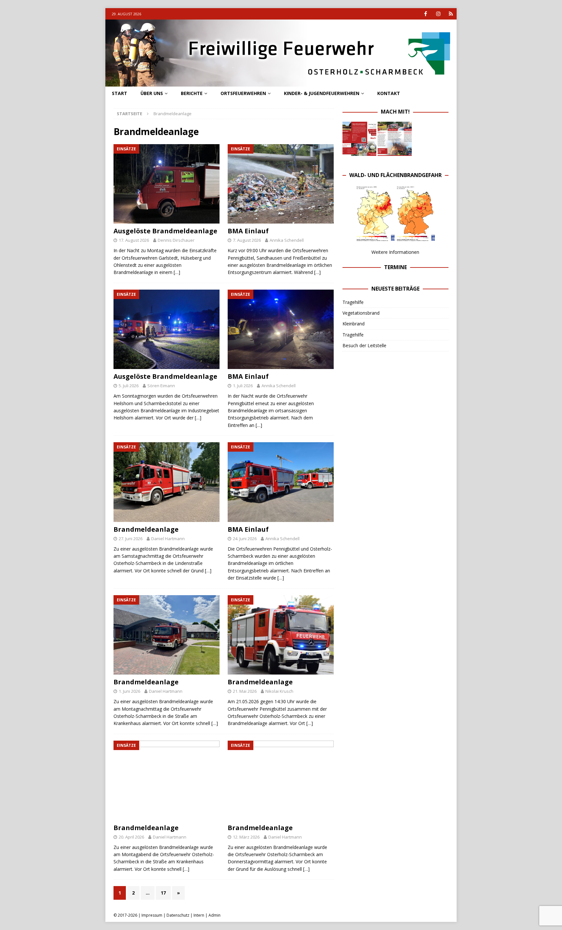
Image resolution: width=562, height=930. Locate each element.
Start (119, 93)
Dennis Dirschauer (176, 240)
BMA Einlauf (248, 230)
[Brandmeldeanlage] (167, 482)
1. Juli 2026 (243, 386)
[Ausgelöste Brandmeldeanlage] (167, 184)
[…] (177, 272)
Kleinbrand (353, 324)
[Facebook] (425, 14)
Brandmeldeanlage (146, 529)
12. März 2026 (246, 837)
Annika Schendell (287, 240)
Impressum (151, 915)
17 (163, 893)
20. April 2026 (131, 837)
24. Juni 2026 (245, 538)
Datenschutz (178, 915)
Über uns (151, 93)
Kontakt (388, 93)
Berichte (192, 93)
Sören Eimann (161, 386)
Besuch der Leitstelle (364, 345)
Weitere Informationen (395, 252)
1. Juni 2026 (129, 691)
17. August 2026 (134, 240)
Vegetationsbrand (361, 313)
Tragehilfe (353, 302)
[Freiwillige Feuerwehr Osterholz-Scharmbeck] (281, 83)
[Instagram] (438, 14)
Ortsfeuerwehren (243, 93)
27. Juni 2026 (130, 538)
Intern (199, 915)
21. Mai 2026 (245, 691)
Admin (214, 915)
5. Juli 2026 (129, 386)
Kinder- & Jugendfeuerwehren (321, 93)
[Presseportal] (451, 14)
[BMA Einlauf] (281, 184)
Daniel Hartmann (168, 538)
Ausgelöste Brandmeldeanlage (165, 230)
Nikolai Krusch (279, 691)
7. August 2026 (247, 240)
